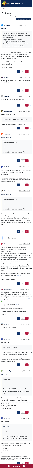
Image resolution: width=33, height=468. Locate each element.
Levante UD (5, 16)
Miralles (6, 324)
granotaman (8, 289)
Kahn (5, 244)
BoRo (6, 77)
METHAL (7, 167)
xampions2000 (8, 111)
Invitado (7, 96)
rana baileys (8, 371)
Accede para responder (23, 19)
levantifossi (7, 191)
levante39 (7, 25)
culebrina (7, 134)
